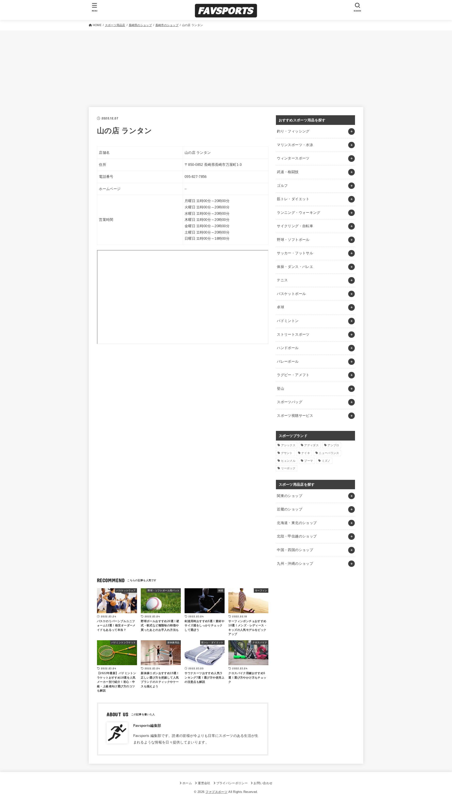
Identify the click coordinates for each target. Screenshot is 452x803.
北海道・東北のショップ (297, 523)
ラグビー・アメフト (293, 375)
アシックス (288, 445)
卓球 (280, 307)
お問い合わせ (263, 783)
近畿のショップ (289, 509)
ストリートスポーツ (293, 334)
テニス (282, 280)
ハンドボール (288, 348)
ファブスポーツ (216, 792)
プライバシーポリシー (232, 783)
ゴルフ (282, 185)
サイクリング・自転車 (295, 226)
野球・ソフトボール (293, 240)
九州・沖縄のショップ (295, 563)
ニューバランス (329, 453)
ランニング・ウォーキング (298, 213)
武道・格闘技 (288, 172)
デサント (287, 453)
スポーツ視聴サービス (295, 415)
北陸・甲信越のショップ (297, 536)
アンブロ (333, 445)
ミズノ (326, 460)
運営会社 (204, 783)
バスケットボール (291, 294)
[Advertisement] (226, 66)
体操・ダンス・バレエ (295, 267)
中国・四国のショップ (295, 550)
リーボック (288, 468)
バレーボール (288, 361)
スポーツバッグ (289, 402)
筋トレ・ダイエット (293, 199)
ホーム (187, 783)
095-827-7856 (196, 177)
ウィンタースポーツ (293, 158)
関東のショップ (289, 496)
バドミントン (288, 321)
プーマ (308, 460)
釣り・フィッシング (293, 131)
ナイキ (305, 453)
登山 (280, 388)
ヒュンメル (288, 460)
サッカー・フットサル (295, 253)
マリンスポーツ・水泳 (295, 145)
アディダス (311, 445)
